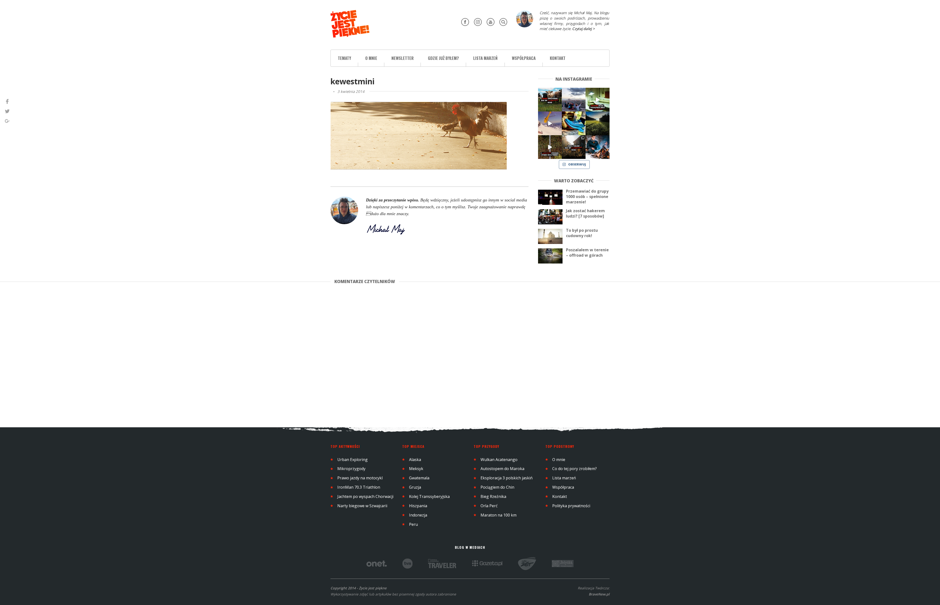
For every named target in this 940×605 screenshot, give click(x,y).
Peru (413, 524)
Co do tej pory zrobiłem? (574, 468)
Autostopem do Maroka (502, 468)
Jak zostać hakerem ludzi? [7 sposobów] (585, 213)
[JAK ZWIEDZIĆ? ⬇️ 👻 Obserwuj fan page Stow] (597, 99)
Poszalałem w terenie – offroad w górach (587, 252)
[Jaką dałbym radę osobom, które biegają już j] (574, 123)
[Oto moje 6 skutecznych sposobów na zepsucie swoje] (550, 147)
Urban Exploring (352, 459)
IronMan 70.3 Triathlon (358, 487)
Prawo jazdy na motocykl (360, 478)
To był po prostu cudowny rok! (582, 233)
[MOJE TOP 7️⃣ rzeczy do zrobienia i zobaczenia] (550, 99)
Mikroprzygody (351, 468)
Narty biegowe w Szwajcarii (362, 505)
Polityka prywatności (571, 505)
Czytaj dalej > (583, 28)
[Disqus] (434, 355)
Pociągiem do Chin (497, 487)
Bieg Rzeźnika (493, 496)
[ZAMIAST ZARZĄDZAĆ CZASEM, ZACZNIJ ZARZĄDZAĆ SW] (597, 147)
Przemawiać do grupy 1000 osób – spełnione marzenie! (587, 196)
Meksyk (416, 468)
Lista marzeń (485, 58)
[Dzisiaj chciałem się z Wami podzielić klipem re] (550, 123)
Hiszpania (418, 505)
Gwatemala (419, 478)
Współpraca (524, 58)
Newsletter (402, 58)
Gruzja (415, 487)
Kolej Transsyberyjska (429, 496)
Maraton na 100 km (499, 515)
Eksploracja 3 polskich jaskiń (507, 478)
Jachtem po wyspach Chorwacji (365, 496)
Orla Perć (489, 505)
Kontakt (557, 58)
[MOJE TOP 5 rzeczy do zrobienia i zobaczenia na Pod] (574, 147)
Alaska (415, 459)
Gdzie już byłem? (443, 58)
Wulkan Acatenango (499, 459)
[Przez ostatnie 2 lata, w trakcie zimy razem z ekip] (574, 99)
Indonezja (418, 515)
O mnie (371, 58)
